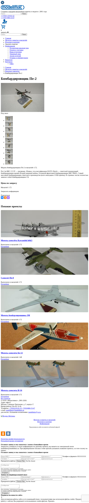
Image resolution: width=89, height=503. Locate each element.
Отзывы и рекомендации (19, 58)
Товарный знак (15, 54)
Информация (10, 46)
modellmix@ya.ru (34, 412)
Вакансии (8, 60)
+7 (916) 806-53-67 (7, 18)
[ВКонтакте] (2, 197)
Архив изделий (15, 56)
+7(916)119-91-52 (15, 408)
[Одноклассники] (5, 197)
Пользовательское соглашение (12, 441)
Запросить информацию (10, 191)
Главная (8, 38)
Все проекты (5, 398)
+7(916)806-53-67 (28, 408)
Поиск (24, 14)
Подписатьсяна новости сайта (44, 429)
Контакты (8, 62)
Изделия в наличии (12, 42)
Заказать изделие (11, 44)
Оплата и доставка (16, 50)
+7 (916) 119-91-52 (7, 16)
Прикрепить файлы (8, 461)
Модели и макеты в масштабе (16, 40)
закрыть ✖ (5, 32)
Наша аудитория (16, 52)
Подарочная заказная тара (19, 48)
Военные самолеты (12, 71)
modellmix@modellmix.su (15, 410)
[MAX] (8, 197)
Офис (12, 64)
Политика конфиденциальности (13, 439)
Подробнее (5, 246)
